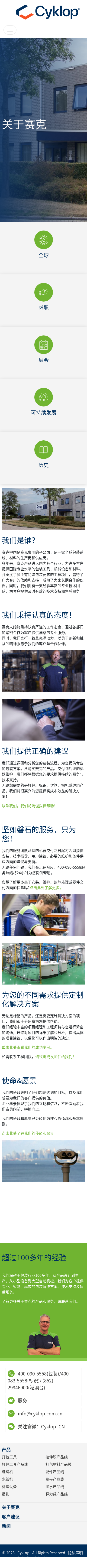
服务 (22, 1400)
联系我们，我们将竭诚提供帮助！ (30, 806)
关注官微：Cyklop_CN (41, 1426)
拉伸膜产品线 (56, 1457)
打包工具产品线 (15, 1464)
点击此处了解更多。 (46, 888)
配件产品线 (54, 1472)
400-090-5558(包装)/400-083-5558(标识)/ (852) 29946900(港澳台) (39, 1380)
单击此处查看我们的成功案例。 (28, 1047)
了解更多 (43, 264)
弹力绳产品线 (56, 1494)
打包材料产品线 (58, 1464)
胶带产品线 (54, 1479)
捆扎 (5, 1494)
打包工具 (9, 1457)
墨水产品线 (54, 1487)
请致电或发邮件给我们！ (55, 1057)
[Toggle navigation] (9, 30)
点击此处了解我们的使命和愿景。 (30, 1133)
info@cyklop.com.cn (39, 1413)
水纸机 (7, 1479)
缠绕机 (7, 1472)
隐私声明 (75, 1553)
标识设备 (9, 1487)
